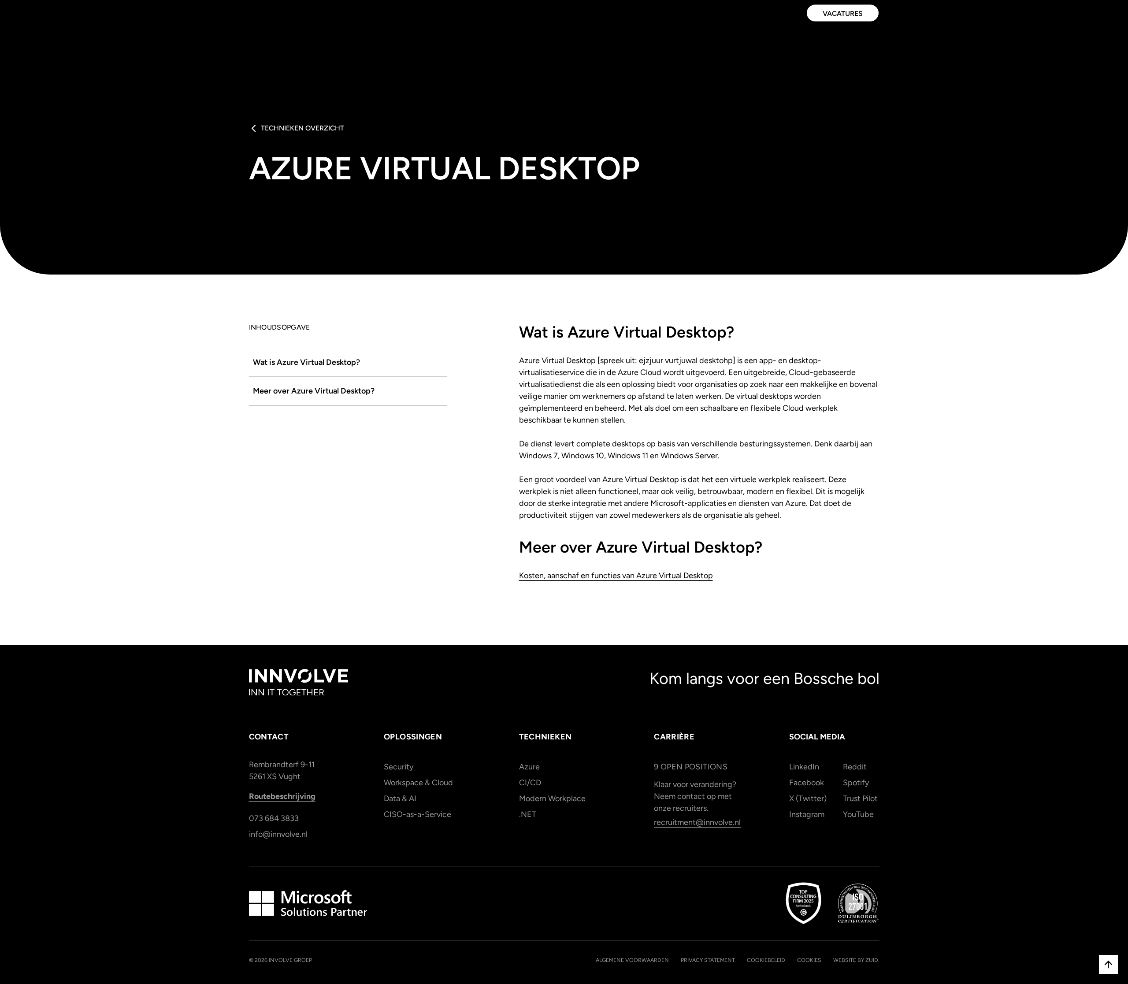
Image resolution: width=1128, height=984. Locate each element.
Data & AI (400, 798)
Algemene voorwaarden (632, 960)
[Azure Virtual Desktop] (348, 363)
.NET (527, 814)
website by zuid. (856, 960)
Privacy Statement (708, 960)
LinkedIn (804, 767)
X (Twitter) (807, 798)
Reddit (855, 767)
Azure (529, 767)
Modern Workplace (552, 798)
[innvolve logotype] (298, 682)
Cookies (809, 960)
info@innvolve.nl (278, 834)
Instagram (806, 814)
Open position (690, 767)
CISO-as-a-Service (417, 814)
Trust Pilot (860, 798)
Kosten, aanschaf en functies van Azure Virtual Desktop (616, 575)
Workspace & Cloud (418, 782)
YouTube (858, 814)
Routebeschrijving (282, 796)
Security (398, 767)
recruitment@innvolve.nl (697, 822)
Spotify (856, 782)
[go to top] (1108, 964)
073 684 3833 (274, 818)
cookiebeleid (766, 960)
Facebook (806, 782)
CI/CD (530, 782)
